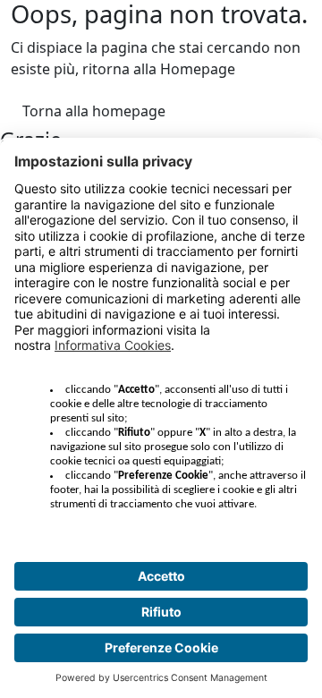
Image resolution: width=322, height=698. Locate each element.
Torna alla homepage (93, 111)
